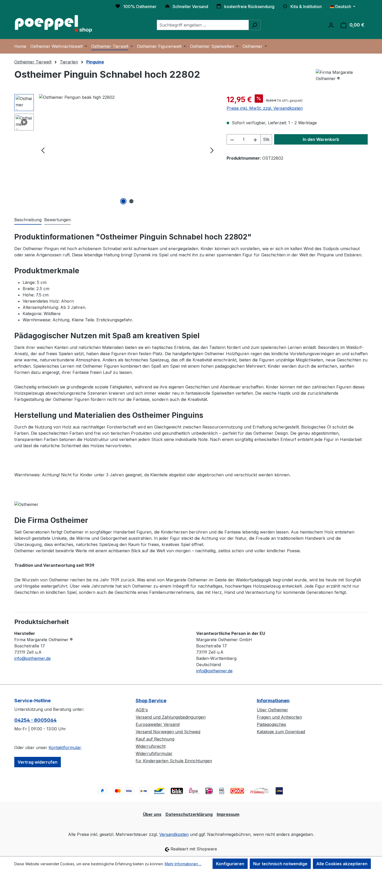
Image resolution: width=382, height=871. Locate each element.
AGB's (142, 709)
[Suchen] (254, 25)
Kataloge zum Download (281, 731)
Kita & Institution (306, 6)
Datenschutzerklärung (189, 814)
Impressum (228, 814)
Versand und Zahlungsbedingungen (171, 717)
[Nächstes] (212, 150)
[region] (115, 150)
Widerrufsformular (154, 753)
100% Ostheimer (139, 6)
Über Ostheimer (272, 709)
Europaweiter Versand (158, 724)
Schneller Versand (190, 6)
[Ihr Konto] (331, 25)
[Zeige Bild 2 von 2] (131, 201)
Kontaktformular (65, 747)
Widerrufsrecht (151, 746)
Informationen (273, 700)
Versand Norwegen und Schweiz (168, 731)
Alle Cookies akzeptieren (341, 863)
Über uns (152, 814)
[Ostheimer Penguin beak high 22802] (127, 150)
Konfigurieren (230, 863)
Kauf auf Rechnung (155, 739)
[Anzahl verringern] (232, 139)
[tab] (28, 220)
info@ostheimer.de (32, 658)
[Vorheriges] (43, 150)
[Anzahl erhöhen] (255, 139)
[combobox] (203, 25)
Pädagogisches (271, 724)
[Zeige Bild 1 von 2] (123, 201)
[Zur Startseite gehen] (53, 24)
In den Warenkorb (321, 139)
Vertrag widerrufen (37, 762)
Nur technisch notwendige (280, 863)
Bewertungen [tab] (57, 219)
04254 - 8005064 (35, 720)
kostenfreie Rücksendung (249, 6)
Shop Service (151, 700)
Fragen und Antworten (279, 717)
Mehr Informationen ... (183, 864)
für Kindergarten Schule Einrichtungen (174, 760)
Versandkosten (174, 834)
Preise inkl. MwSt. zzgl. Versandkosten (265, 108)
